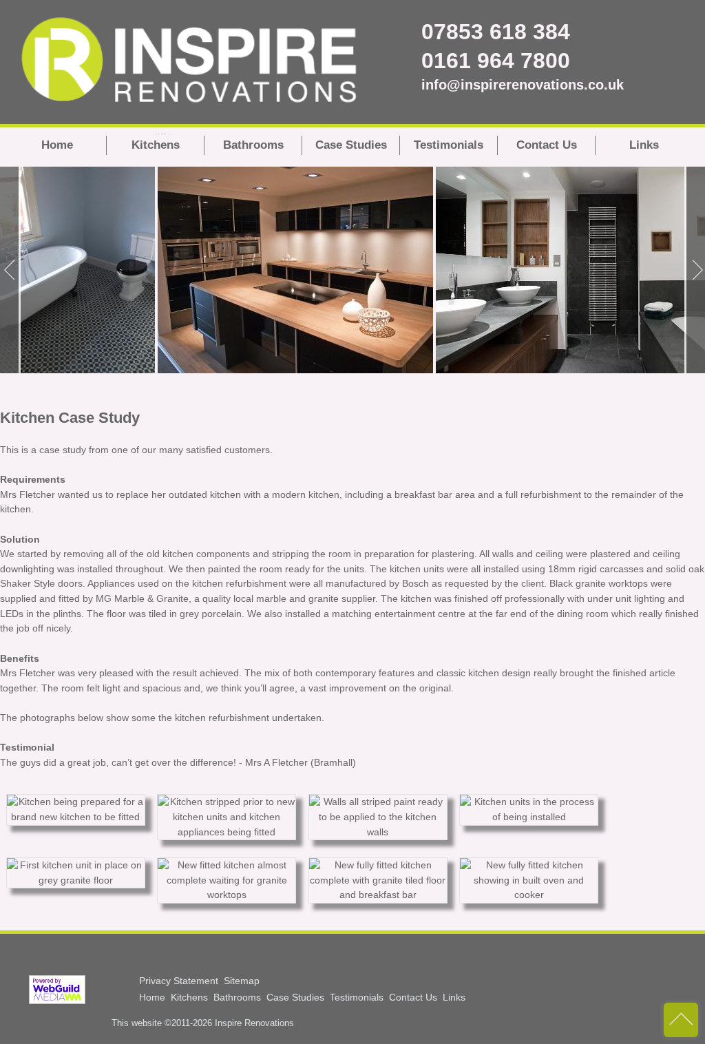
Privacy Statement (178, 980)
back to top (681, 1020)
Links (644, 145)
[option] (77, 270)
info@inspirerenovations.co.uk (448, 84)
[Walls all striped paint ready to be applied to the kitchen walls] (378, 831)
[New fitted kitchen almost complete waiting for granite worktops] (226, 894)
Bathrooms (253, 145)
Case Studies (351, 145)
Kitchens (155, 145)
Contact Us (546, 145)
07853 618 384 (448, 31)
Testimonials (448, 145)
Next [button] (694, 270)
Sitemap (242, 980)
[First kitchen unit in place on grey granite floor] (75, 880)
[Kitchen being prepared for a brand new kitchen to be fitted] (75, 816)
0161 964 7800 (448, 60)
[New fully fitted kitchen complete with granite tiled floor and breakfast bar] (378, 894)
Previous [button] (10, 270)
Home (57, 145)
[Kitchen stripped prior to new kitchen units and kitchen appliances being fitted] (226, 831)
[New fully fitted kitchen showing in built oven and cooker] (528, 894)
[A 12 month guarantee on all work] (77, 270)
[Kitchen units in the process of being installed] (528, 816)
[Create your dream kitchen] (295, 270)
